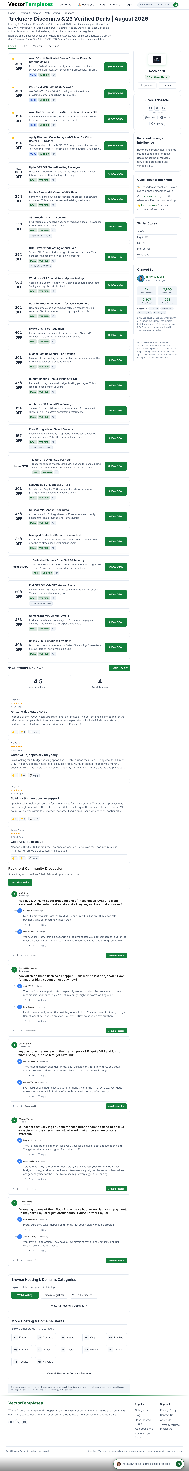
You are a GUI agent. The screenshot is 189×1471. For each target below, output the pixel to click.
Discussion (53, 46)
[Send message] (179, 1464)
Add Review (119, 667)
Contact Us (166, 1415)
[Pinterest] (24, 1421)
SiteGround (144, 231)
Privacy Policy (168, 1410)
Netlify (141, 242)
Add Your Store (144, 1428)
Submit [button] (115, 4)
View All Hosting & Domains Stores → (69, 1373)
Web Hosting (52, 12)
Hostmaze (143, 254)
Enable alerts (148, 196)
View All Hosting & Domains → (69, 1305)
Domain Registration (55, 1294)
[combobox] (158, 5)
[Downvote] (33, 925)
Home (11, 12)
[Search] (175, 4)
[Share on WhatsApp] (163, 108)
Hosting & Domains (30, 12)
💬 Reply (34, 732)
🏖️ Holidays (86, 4)
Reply (43, 924)
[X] (17, 1421)
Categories (65, 4)
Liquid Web (143, 237)
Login (128, 4)
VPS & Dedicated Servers (84, 1294)
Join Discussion (116, 955)
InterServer (143, 248)
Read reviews (149, 205)
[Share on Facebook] (150, 108)
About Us (165, 1420)
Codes (12, 46)
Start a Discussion (20, 882)
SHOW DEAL (115, 173)
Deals (24, 46)
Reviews (37, 46)
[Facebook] (11, 1421)
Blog (102, 4)
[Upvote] (25, 925)
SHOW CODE (115, 66)
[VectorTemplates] (30, 4)
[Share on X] (157, 108)
